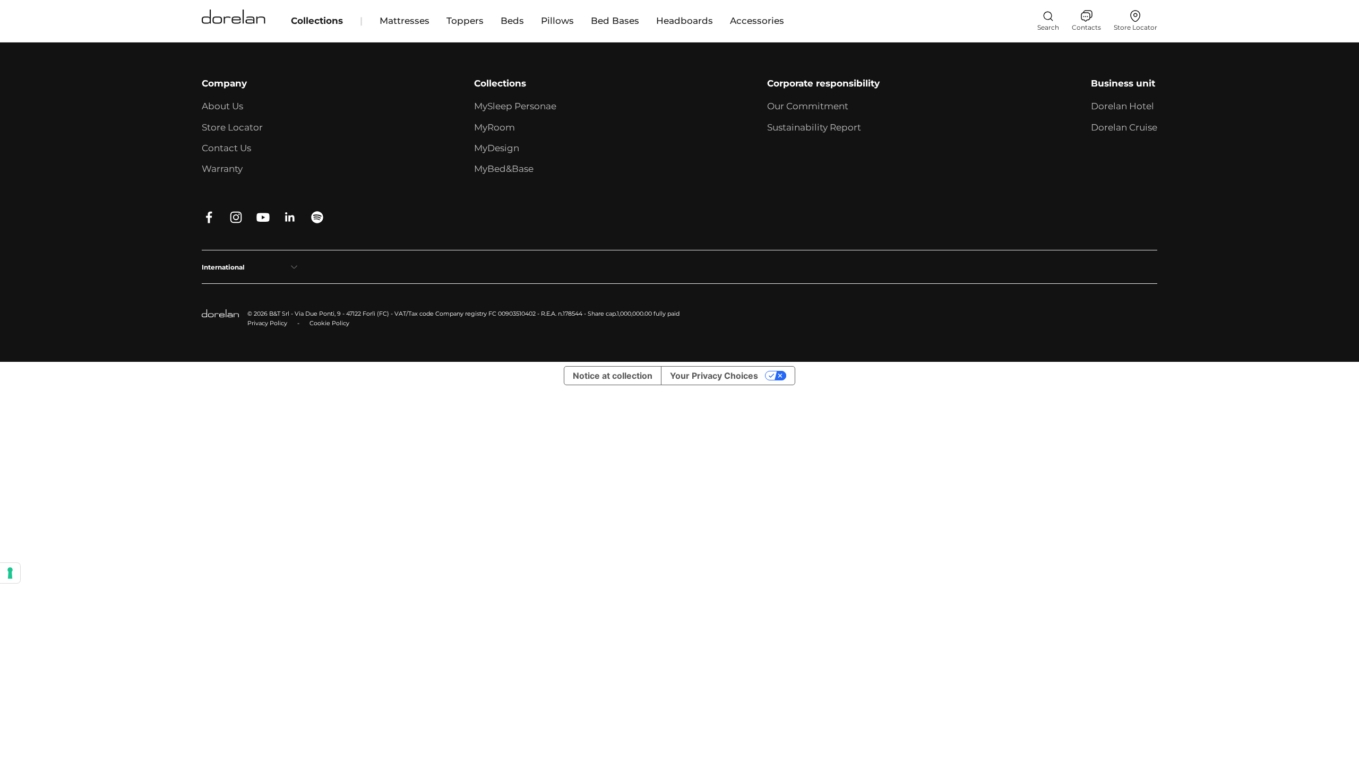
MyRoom (494, 127)
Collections (317, 20)
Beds (512, 20)
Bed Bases (615, 20)
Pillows (557, 20)
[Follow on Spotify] (317, 217)
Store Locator (232, 127)
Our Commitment (807, 106)
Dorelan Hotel (1122, 106)
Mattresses (404, 20)
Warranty (222, 168)
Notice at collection (612, 375)
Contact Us (226, 148)
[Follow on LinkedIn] (290, 217)
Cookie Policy (329, 323)
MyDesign (496, 148)
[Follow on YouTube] (263, 217)
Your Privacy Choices (714, 375)
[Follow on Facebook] (209, 217)
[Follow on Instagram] (236, 217)
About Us (222, 106)
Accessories (757, 20)
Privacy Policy (267, 323)
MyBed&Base (504, 168)
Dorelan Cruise (1124, 127)
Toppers (465, 20)
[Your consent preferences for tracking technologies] (10, 573)
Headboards (684, 20)
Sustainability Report (814, 127)
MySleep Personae (515, 106)
